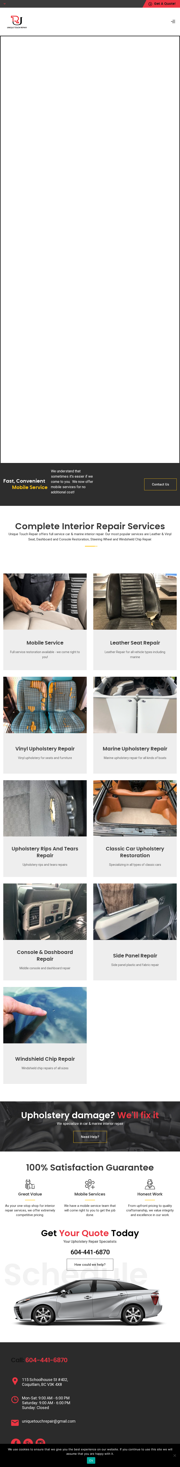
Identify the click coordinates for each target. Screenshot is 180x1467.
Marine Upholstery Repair (135, 749)
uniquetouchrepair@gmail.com (49, 1421)
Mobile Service (45, 643)
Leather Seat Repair (135, 643)
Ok (91, 1460)
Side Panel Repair (135, 956)
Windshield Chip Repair (45, 1059)
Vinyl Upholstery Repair (45, 749)
